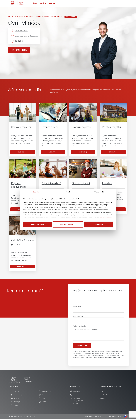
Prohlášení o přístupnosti (31, 416)
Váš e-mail (77, 307)
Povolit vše (98, 224)
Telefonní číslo (78, 316)
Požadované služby (79, 326)
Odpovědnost (46, 391)
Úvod (35, 3)
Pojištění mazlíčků (51, 183)
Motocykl (17, 402)
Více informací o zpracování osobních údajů (107, 357)
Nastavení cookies (67, 224)
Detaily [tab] (68, 192)
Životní (44, 398)
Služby (43, 3)
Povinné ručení (50, 127)
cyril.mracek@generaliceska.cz (26, 36)
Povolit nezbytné (37, 224)
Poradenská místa (105, 395)
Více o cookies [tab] (99, 192)
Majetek (16, 405)
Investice (107, 183)
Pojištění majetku (111, 127)
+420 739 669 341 (21, 31)
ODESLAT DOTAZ (82, 345)
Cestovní (17, 391)
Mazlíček (45, 395)
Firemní (44, 402)
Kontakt (52, 3)
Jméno (75, 297)
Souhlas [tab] (36, 192)
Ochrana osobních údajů (15, 416)
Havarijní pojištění (81, 127)
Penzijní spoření (78, 395)
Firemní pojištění (81, 183)
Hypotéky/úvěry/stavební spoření (78, 400)
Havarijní (16, 398)
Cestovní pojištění (21, 127)
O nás (101, 391)
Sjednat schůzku (19, 50)
